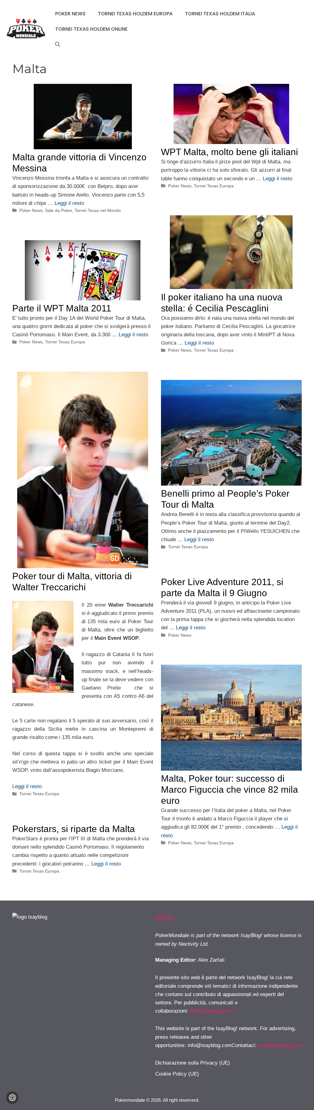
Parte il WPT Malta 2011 (61, 308)
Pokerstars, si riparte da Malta (73, 829)
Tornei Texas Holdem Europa (135, 13)
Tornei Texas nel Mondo (98, 210)
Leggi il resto (69, 203)
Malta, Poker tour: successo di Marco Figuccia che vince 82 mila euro (229, 789)
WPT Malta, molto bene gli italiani (229, 152)
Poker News (70, 13)
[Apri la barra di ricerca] (57, 44)
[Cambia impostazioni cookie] (12, 1098)
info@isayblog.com (212, 1011)
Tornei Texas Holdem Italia (220, 13)
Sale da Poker (58, 210)
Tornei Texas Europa (214, 185)
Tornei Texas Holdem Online (91, 29)
